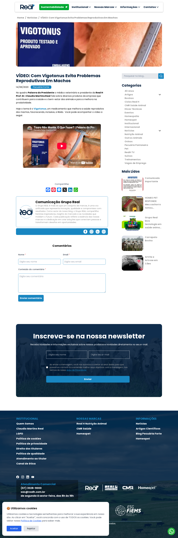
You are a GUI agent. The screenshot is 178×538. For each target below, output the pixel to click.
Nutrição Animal (134, 134)
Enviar (88, 379)
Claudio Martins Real (30, 428)
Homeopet (131, 119)
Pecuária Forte (41, 87)
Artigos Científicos (148, 428)
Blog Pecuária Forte (149, 433)
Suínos (128, 156)
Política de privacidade (31, 443)
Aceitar (14, 528)
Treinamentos (133, 159)
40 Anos (129, 91)
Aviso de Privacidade (76, 370)
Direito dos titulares (29, 448)
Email (66, 254)
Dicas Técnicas (133, 109)
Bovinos (129, 98)
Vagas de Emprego (135, 163)
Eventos (129, 112)
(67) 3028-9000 (31, 488)
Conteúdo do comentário (32, 269)
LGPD (19, 433)
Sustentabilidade (52, 7)
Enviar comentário (31, 298)
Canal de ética (26, 463)
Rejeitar (31, 528)
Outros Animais (133, 137)
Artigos (129, 94)
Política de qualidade (30, 453)
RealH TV (129, 152)
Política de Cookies (31, 520)
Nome (22, 254)
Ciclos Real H (132, 101)
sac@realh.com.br (33, 492)
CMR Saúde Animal (135, 105)
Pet (126, 148)
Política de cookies (28, 438)
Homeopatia (132, 116)
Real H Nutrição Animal (91, 423)
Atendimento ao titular (31, 458)
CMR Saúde (83, 428)
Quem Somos (25, 423)
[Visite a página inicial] (27, 7)
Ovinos (129, 141)
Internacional (132, 127)
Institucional (132, 123)
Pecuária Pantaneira (136, 145)
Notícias (129, 130)
